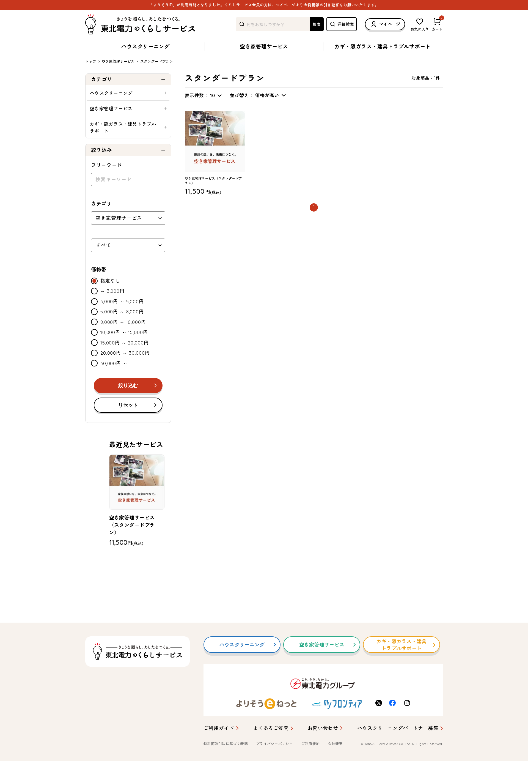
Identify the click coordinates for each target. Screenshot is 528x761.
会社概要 (335, 743)
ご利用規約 (310, 743)
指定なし (110, 281)
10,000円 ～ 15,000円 (124, 332)
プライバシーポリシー (274, 743)
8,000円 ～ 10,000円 (123, 322)
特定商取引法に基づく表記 (226, 743)
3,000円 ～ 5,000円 (122, 301)
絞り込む (128, 385)
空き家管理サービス (264, 46)
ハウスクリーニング (145, 46)
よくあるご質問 (270, 728)
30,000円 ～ (114, 363)
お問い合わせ (323, 728)
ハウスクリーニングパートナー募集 (397, 728)
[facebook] (393, 703)
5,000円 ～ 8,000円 (122, 311)
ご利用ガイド (219, 728)
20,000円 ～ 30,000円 (125, 353)
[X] (379, 703)
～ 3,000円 (112, 291)
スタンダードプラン (156, 61)
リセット (128, 405)
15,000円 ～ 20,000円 (124, 343)
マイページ (389, 24)
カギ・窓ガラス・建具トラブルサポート (382, 46)
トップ (90, 61)
